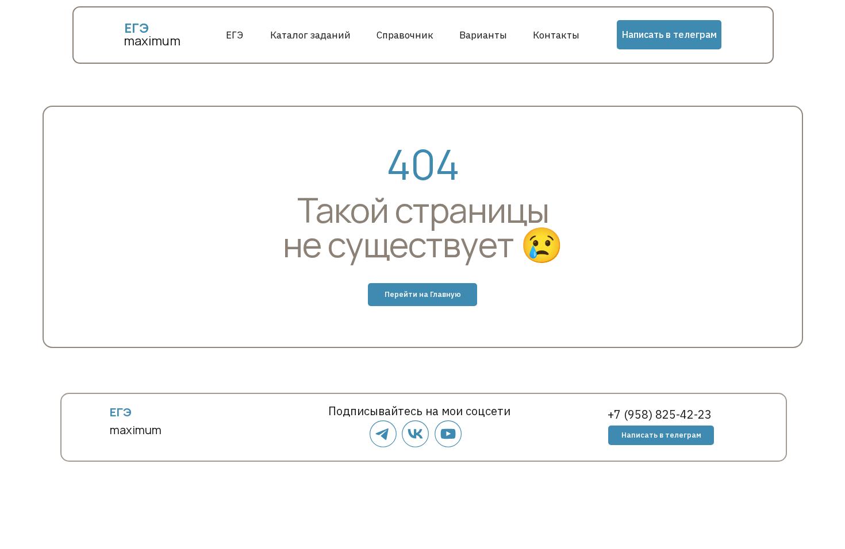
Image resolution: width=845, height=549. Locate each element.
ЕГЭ (234, 35)
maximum (152, 40)
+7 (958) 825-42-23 (660, 414)
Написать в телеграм (669, 34)
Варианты (483, 35)
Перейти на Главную (423, 294)
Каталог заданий (310, 35)
